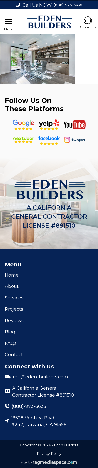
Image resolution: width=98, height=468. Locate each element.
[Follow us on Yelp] (49, 125)
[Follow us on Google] (23, 125)
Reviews (14, 320)
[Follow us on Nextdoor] (75, 124)
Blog (10, 332)
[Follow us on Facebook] (49, 140)
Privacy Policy (49, 453)
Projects (14, 309)
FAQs (11, 343)
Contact (14, 354)
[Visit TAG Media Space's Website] (49, 463)
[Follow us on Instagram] (75, 140)
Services (14, 298)
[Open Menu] (8, 21)
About (12, 286)
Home (12, 275)
